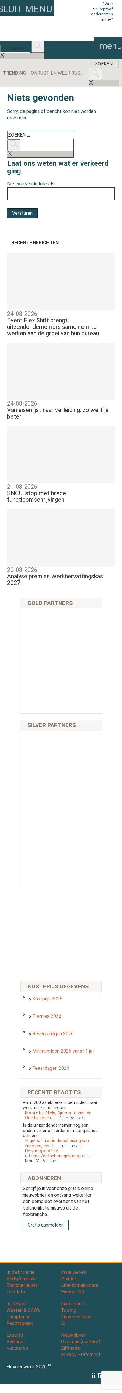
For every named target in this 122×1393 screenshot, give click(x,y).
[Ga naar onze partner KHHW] (42, 700)
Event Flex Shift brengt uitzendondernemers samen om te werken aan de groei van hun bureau (53, 327)
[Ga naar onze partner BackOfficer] (42, 649)
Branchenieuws (22, 1285)
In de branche (21, 1272)
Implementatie (76, 1317)
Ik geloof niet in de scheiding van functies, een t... (57, 1143)
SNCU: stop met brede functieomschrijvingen (36, 496)
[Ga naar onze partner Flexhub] (42, 746)
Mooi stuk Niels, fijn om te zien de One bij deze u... (58, 1115)
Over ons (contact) (80, 1341)
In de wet (16, 1304)
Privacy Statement (81, 1354)
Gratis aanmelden (46, 1225)
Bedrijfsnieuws (22, 1279)
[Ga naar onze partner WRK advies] (42, 874)
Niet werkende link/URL (31, 183)
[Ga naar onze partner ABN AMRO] (80, 823)
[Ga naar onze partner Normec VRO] (80, 772)
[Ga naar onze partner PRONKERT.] (42, 772)
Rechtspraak (20, 1323)
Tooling (68, 1310)
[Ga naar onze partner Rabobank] (42, 823)
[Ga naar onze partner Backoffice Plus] (42, 623)
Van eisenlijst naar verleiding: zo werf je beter (58, 413)
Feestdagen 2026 (50, 1068)
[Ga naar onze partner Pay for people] (80, 849)
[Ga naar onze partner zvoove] (80, 700)
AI (63, 1323)
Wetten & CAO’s (23, 1310)
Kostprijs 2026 (47, 999)
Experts (15, 1335)
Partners (16, 1341)
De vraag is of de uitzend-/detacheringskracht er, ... (59, 1156)
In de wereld (74, 1272)
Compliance (19, 1317)
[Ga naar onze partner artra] (80, 797)
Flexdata (16, 1291)
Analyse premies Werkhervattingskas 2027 (55, 579)
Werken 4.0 (72, 1291)
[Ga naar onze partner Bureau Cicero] (80, 675)
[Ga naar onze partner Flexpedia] (42, 675)
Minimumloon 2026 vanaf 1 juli (63, 1051)
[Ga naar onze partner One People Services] (80, 649)
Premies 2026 (46, 1016)
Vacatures (17, 1348)
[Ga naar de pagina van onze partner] (61, 1248)
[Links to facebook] (95, 1375)
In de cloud (72, 1304)
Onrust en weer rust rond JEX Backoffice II (57, 73)
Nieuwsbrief (73, 1335)
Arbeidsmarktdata (79, 1285)
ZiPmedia (71, 1348)
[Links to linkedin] (101, 1375)
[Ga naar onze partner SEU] (80, 746)
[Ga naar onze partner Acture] (80, 623)
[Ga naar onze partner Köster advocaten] (42, 849)
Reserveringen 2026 (53, 1033)
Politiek (69, 1279)
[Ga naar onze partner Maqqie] (42, 797)
